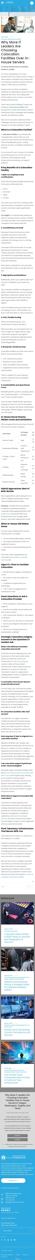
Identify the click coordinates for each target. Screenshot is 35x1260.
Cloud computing (18, 661)
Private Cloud (8, 1027)
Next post (32, 886)
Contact (17, 1135)
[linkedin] (8, 1240)
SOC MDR (18, 39)
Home (3, 1144)
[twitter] (11, 1240)
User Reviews (15, 1212)
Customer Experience (10, 1070)
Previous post (28, 886)
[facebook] (1, 1240)
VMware (6, 979)
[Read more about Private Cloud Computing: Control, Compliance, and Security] (17, 1007)
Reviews (17, 1139)
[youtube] (14, 1240)
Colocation (4, 39)
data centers (20, 1070)
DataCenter (14, 931)
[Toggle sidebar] (2, 886)
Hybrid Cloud (11, 39)
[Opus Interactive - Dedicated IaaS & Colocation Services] (13, 1157)
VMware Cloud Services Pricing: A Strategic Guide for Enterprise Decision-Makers (16, 985)
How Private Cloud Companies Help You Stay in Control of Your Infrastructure (17, 1078)
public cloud (5, 514)
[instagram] (5, 1240)
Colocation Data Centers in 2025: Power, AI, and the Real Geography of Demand (17, 938)
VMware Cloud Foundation (16, 979)
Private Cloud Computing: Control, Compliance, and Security (17, 1032)
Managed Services (24, 977)
